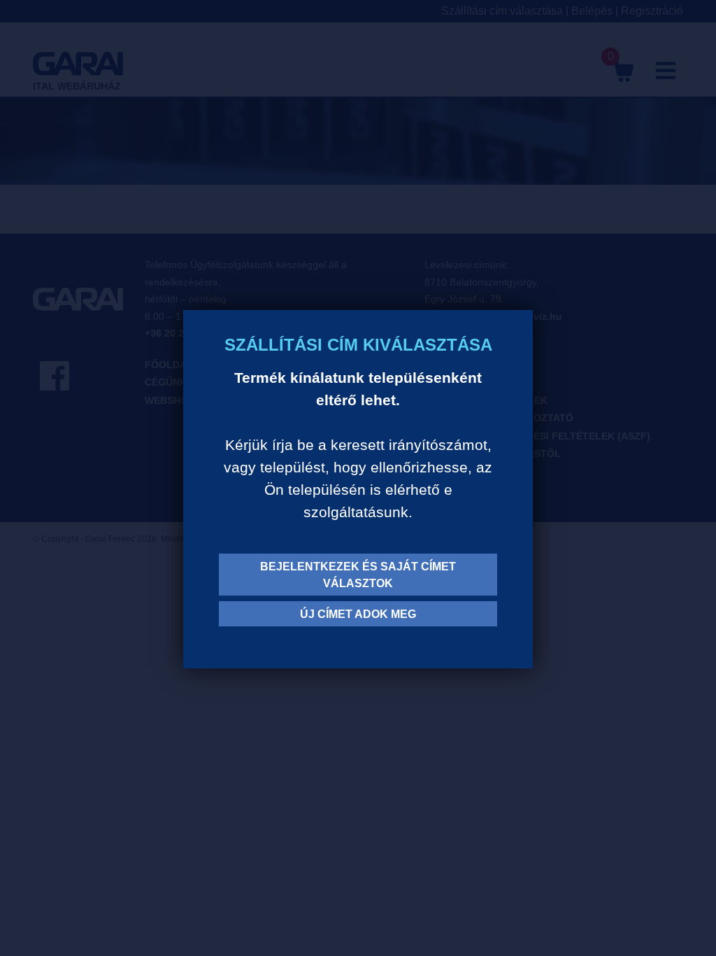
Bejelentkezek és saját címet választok (358, 575)
